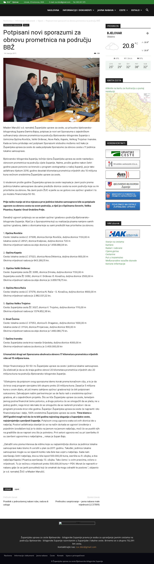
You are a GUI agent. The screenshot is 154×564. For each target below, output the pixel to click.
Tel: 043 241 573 (79, 2)
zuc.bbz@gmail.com (86, 547)
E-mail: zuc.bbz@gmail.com (59, 2)
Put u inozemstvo (114, 257)
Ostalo (135, 10)
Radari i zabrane (114, 248)
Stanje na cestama (115, 241)
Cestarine (110, 254)
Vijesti (40, 20)
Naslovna (53, 10)
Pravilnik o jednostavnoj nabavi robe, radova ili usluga (25, 503)
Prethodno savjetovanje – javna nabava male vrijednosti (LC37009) (77, 503)
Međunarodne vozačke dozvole (121, 260)
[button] (147, 10)
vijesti (17, 489)
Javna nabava (105, 10)
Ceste (122, 10)
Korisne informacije (115, 263)
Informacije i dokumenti (77, 10)
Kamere (109, 244)
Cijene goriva (112, 251)
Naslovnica (7, 20)
